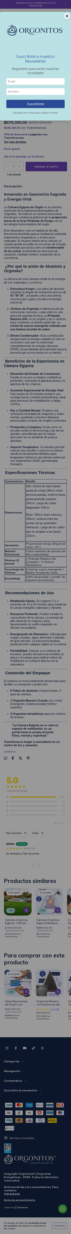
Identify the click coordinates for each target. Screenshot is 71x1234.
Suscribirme (35, 104)
